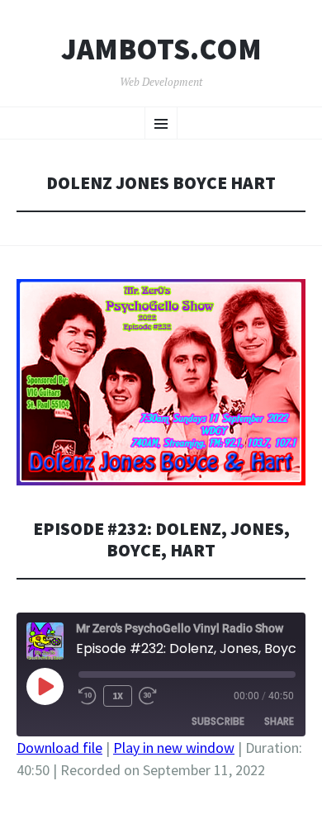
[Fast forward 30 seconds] (148, 696)
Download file (59, 747)
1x (117, 695)
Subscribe (218, 721)
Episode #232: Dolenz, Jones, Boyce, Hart (161, 539)
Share (279, 721)
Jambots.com (161, 49)
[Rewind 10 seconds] (87, 696)
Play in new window (173, 747)
